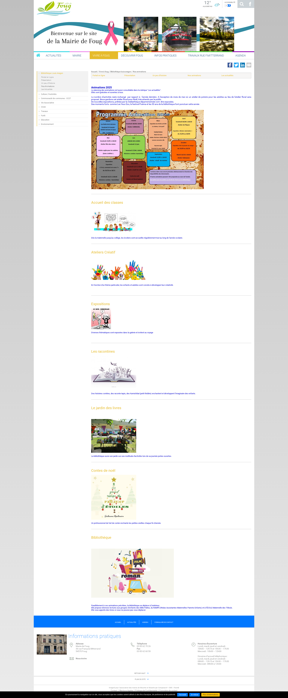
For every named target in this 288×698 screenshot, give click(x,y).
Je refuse (194, 695)
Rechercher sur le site (241, 4)
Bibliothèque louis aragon (120, 72)
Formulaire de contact (168, 690)
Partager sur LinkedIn (242, 65)
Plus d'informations (210, 695)
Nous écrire (81, 658)
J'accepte (182, 695)
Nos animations (139, 72)
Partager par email (248, 65)
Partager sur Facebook (230, 65)
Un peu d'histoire (159, 75)
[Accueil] (85, 8)
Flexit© (176, 688)
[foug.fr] (38, 55)
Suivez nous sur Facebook (250, 4)
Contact (114, 690)
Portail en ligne (99, 75)
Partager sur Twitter (236, 65)
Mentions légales (126, 690)
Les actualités (227, 75)
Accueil (94, 72)
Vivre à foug (104, 72)
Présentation (129, 75)
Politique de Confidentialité (146, 690)
